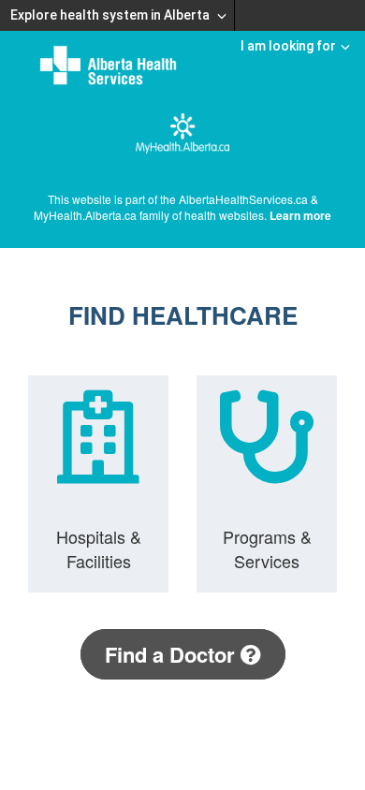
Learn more (300, 215)
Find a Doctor (173, 654)
